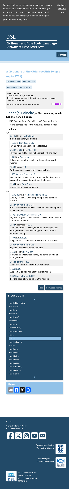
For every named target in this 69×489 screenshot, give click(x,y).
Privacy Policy (20, 426)
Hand (12, 345)
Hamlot (13, 313)
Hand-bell (14, 356)
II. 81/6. (21, 237)
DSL (11, 36)
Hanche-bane (15, 342)
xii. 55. (33, 194)
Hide (41, 288)
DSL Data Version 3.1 (14, 428)
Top (9, 421)
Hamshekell (15, 327)
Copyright (10, 426)
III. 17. (23, 261)
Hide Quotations (14, 81)
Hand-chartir (15, 366)
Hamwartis (15, 331)
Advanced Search (54, 288)
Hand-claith (15, 370)
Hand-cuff (14, 374)
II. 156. (24, 244)
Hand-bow (14, 359)
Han (11, 335)
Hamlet (13, 310)
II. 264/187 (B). (25, 135)
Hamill (13, 306)
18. (18, 268)
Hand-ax (13, 349)
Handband (14, 352)
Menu (60, 54)
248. (29, 214)
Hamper (13, 324)
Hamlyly (14, 317)
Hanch (13, 338)
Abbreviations (12, 87)
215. (20, 167)
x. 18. (25, 174)
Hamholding (17, 303)
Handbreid (14, 363)
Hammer (13, 320)
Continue (61, 5)
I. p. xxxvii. (25, 157)
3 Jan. (24, 251)
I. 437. (24, 204)
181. (29, 150)
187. (25, 142)
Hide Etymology (28, 81)
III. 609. (25, 275)
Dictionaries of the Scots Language (31, 45)
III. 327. (23, 224)
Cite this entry (25, 87)
